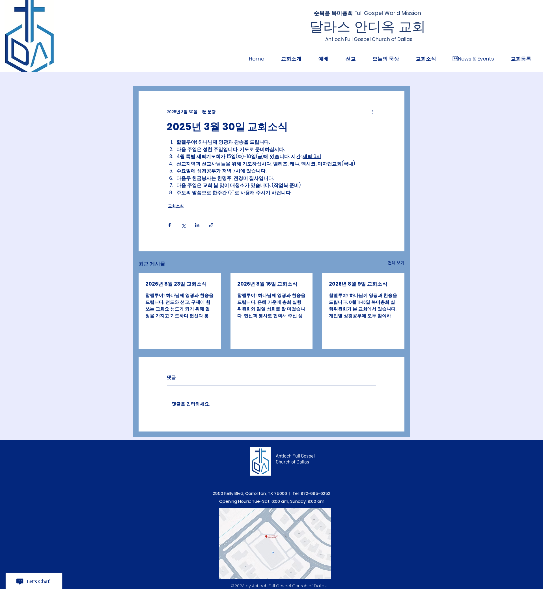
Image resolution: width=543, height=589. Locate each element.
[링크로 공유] (211, 225)
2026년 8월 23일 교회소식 (176, 283)
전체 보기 (396, 263)
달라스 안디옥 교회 (368, 26)
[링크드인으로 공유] (197, 225)
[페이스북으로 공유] (169, 225)
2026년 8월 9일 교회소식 (358, 283)
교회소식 (176, 206)
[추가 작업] (372, 111)
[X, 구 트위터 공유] (183, 225)
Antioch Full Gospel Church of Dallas (295, 458)
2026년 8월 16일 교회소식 (267, 283)
